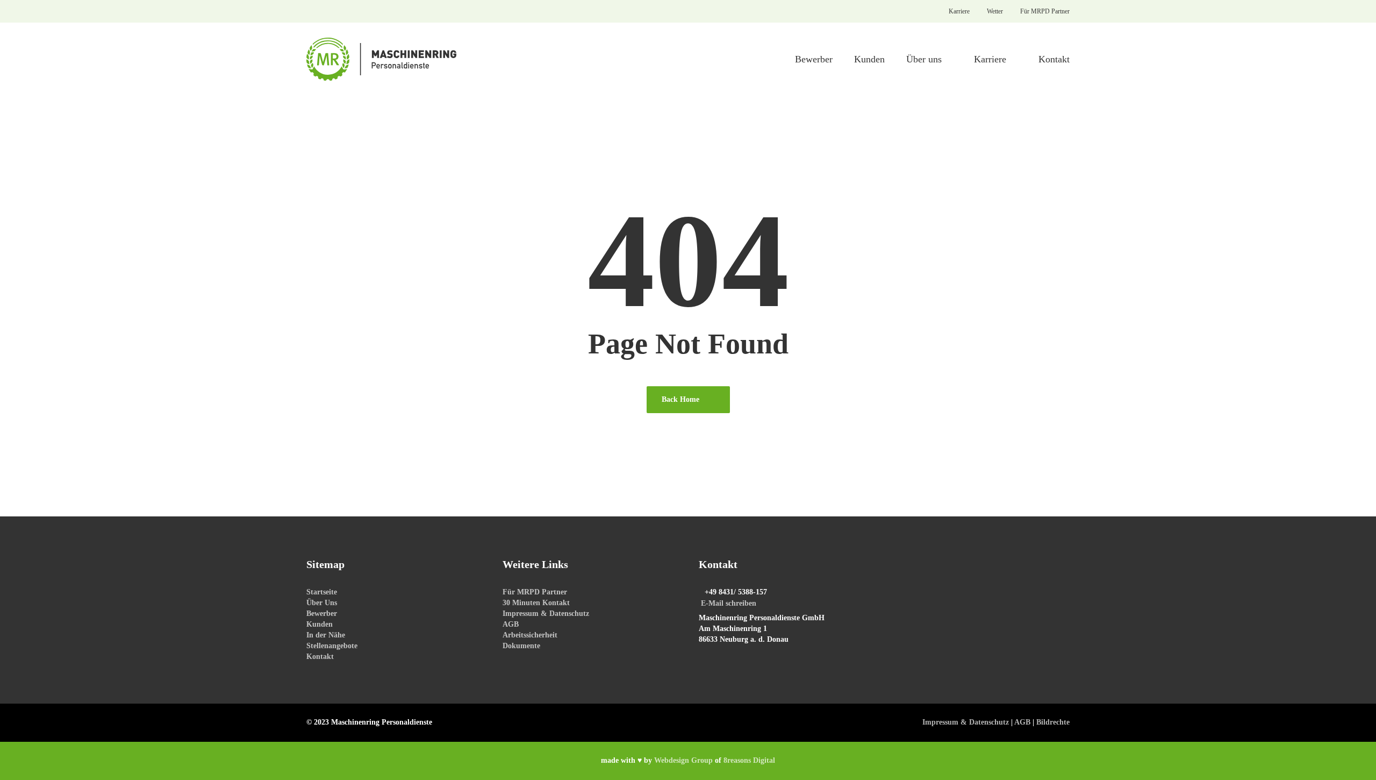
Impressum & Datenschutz (546, 613)
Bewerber (321, 613)
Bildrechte (1053, 722)
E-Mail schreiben (728, 603)
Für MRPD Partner (535, 592)
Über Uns (321, 603)
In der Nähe (325, 635)
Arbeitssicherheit (530, 635)
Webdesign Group (683, 760)
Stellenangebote (331, 646)
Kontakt (320, 657)
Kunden (319, 624)
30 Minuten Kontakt (536, 603)
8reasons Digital (749, 760)
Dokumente (521, 646)
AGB (511, 624)
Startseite (321, 592)
